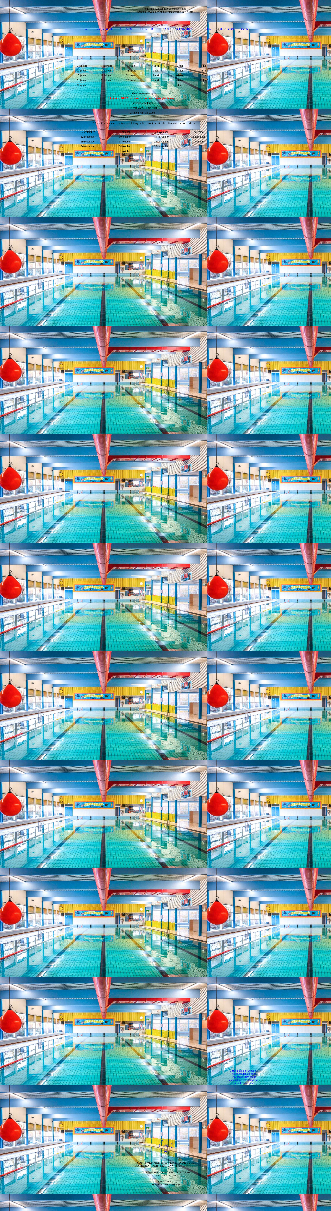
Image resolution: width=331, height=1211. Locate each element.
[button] (165, 1146)
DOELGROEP (104, 29)
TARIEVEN (125, 29)
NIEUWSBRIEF (185, 29)
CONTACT (207, 29)
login (243, 29)
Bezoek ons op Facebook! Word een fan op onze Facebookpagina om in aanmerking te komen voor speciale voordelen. (243, 1077)
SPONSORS (226, 29)
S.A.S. (86, 29)
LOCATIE (164, 29)
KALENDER (145, 29)
